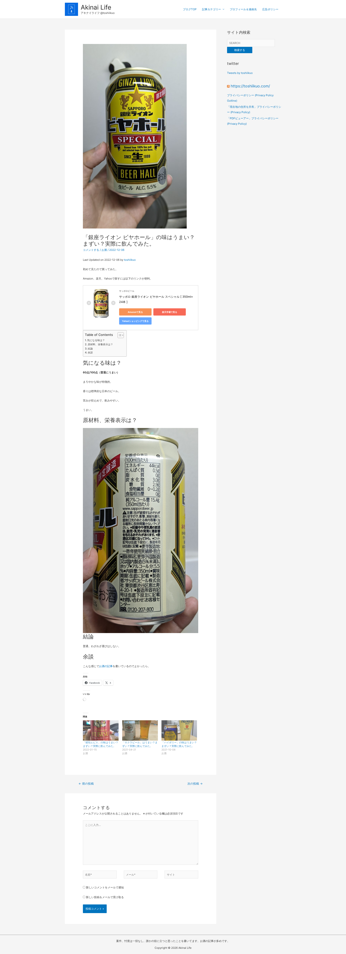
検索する (239, 50)
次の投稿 (195, 783)
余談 (90, 352)
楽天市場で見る (169, 312)
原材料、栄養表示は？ (100, 344)
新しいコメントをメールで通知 (105, 887)
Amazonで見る (135, 312)
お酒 (104, 250)
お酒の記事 (106, 666)
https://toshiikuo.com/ (250, 86)
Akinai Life (96, 7)
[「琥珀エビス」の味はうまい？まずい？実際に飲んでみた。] (101, 730)
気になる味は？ (96, 340)
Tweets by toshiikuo (240, 73)
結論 (90, 348)
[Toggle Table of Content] (119, 335)
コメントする (91, 250)
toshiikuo (130, 259)
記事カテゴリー (211, 9)
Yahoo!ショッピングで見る (135, 321)
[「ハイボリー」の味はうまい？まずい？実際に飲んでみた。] (179, 730)
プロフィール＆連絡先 (243, 9)
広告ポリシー (270, 9)
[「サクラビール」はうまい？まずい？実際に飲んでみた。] (140, 730)
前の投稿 (86, 783)
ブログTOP (190, 9)
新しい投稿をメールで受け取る (105, 897)
